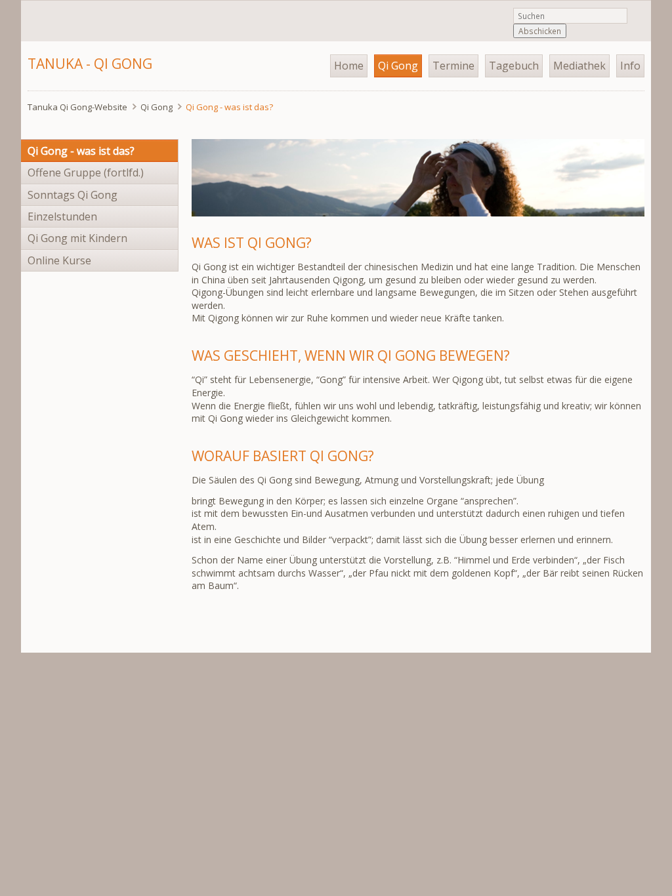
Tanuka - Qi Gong (90, 63)
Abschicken (539, 31)
